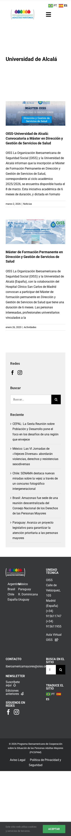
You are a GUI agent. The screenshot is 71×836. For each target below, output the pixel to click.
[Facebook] (12, 372)
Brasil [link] (11, 589)
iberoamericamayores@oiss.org (27, 666)
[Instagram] (20, 372)
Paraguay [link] (24, 589)
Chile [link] (11, 594)
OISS (49, 580)
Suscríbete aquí (13, 683)
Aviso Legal (17, 760)
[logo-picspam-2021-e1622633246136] (22, 11)
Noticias (35, 102)
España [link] (13, 599)
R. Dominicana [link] (28, 594)
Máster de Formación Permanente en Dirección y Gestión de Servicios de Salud (34, 257)
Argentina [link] (14, 584)
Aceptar (54, 829)
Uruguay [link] (23, 599)
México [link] (23, 584)
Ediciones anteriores (13, 692)
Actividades (35, 220)
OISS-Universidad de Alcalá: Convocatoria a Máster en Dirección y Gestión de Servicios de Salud (34, 138)
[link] (15, 571)
